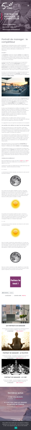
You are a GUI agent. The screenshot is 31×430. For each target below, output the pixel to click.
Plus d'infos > (20, 398)
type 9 (27, 160)
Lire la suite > (20, 331)
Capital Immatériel (9, 24)
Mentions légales (15, 418)
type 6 (21, 160)
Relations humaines (9, 27)
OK (16, 427)
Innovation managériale (11, 29)
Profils (24, 295)
